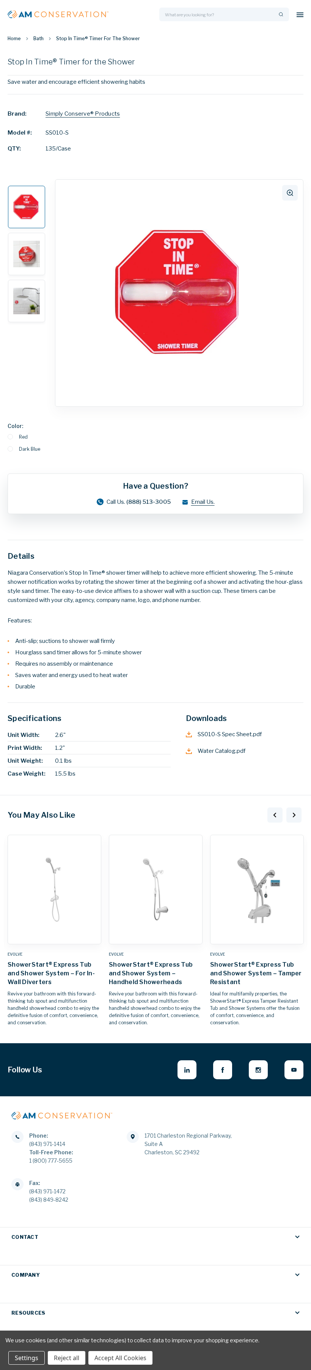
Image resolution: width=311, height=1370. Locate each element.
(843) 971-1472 (47, 1191)
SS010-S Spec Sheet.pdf (230, 734)
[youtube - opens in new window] (293, 1069)
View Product (55, 936)
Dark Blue (29, 449)
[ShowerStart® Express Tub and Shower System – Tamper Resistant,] (256, 889)
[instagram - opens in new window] (258, 1069)
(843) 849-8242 (48, 1199)
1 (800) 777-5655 (50, 1160)
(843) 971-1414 (47, 1144)
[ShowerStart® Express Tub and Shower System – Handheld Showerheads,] (155, 889)
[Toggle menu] (300, 14)
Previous (275, 815)
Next (294, 815)
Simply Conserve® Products (83, 113)
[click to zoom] (290, 193)
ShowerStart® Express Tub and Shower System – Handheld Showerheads (151, 973)
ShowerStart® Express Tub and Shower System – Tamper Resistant (256, 973)
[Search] (280, 14)
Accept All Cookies (120, 1358)
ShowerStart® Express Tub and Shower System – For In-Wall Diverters (51, 973)
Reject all (66, 1358)
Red (23, 437)
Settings (26, 1358)
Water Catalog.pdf (221, 751)
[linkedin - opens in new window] (186, 1069)
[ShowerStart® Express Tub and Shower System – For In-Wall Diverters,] (54, 889)
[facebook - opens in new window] (222, 1069)
